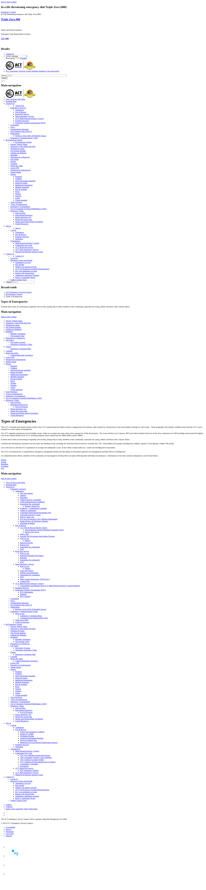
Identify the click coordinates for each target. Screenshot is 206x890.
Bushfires (14, 155)
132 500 (5, 38)
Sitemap (9, 836)
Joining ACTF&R (27, 734)
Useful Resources (21, 224)
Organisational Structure (19, 129)
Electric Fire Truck (32, 532)
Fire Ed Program (21, 407)
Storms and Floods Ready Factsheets (29, 222)
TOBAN (9, 807)
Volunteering (15, 241)
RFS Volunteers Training (29, 770)
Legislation (14, 125)
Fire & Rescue (20, 112)
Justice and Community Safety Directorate (21, 809)
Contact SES (25, 581)
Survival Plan (20, 213)
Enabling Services (22, 121)
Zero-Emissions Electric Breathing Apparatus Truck (44, 530)
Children (18, 179)
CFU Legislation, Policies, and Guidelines (36, 758)
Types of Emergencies (18, 204)
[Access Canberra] (14, 865)
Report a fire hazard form (24, 273)
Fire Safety (14, 159)
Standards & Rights (27, 523)
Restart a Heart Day (32, 506)
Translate (23, 58)
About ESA (10, 104)
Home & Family (21, 183)
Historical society (26, 543)
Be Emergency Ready (14, 140)
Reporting (24, 498)
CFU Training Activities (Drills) (32, 760)
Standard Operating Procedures (32, 556)
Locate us (14, 258)
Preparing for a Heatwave (20, 157)
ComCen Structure (22, 622)
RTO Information (26, 592)
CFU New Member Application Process (35, 755)
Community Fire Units (23, 245)
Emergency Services (18, 108)
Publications (15, 134)
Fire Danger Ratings (18, 151)
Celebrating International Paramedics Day (35, 513)
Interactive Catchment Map (20, 349)
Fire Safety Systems (17, 342)
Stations (23, 495)
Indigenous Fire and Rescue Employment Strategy (39, 743)
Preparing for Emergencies (20, 170)
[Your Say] (14, 856)
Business (18, 177)
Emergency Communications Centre (24, 138)
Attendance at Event (23, 262)
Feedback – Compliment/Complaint (33, 508)
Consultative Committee (29, 764)
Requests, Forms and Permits (21, 260)
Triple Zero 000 (10, 19)
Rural (17, 192)
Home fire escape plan (23, 220)
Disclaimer (10, 832)
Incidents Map (11, 101)
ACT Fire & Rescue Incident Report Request (32, 269)
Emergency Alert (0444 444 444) (22, 146)
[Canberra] (14, 847)
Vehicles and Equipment (29, 573)
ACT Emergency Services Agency (19, 292)
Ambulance (19, 110)
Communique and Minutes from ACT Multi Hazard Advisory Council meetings (50, 586)
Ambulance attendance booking (27, 275)
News (12, 127)
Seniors (18, 194)
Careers (13, 230)
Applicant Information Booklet (31, 738)
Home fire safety (16, 166)
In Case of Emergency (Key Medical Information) (39, 519)
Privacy (8, 829)
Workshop (19, 239)
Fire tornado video (17, 336)
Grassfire (13, 164)
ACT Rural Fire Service (24, 247)
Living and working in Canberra (32, 732)
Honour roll (24, 545)
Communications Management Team (34, 618)
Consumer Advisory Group (30, 515)
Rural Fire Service (22, 114)
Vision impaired (21, 200)
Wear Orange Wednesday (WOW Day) (35, 579)
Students (23, 594)
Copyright (9, 834)
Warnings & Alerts (17, 149)
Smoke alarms (15, 172)
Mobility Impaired (22, 187)
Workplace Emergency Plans (21, 344)
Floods (13, 162)
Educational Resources (23, 215)
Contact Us (10, 54)
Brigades (23, 558)
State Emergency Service (24, 116)
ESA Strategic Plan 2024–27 (21, 131)
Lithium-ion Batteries (18, 153)
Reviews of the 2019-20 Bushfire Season (30, 136)
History (27, 541)
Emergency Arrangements (20, 207)
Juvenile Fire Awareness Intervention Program (37, 536)
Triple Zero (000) (21, 620)
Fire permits (19, 265)
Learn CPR (14, 168)
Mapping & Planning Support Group (29, 252)
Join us (8, 226)
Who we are (24, 538)
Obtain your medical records (26, 267)
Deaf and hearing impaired (25, 181)
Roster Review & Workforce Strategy (34, 521)
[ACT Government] (14, 874)
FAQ (22, 549)
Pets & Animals (21, 189)
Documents (24, 766)
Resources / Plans (17, 211)
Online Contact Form (18, 280)
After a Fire (24, 534)
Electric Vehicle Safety (19, 144)
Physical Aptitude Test (28, 740)
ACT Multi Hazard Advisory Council (29, 119)
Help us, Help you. (27, 517)
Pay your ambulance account (26, 271)
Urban (17, 198)
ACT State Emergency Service (27, 250)
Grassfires (4, 466)
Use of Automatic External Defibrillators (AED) (28, 209)
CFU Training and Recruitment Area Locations (37, 762)
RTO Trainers (25, 596)
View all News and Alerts (15, 99)
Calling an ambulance (28, 511)
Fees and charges (26, 493)
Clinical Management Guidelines (32, 502)
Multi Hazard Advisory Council (27, 243)
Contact (9, 805)
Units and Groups (26, 571)
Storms (13, 174)
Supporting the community (30, 504)
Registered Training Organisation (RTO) (30, 123)
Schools (18, 196)
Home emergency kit (23, 217)
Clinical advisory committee (30, 500)
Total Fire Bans (16, 202)
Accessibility (10, 827)
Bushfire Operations (18, 334)
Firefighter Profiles (27, 736)
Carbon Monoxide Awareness (21, 355)
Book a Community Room (25, 278)
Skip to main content (8, 2)
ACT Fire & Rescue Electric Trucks (33, 528)
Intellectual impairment (23, 185)
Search (3, 75)
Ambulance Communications (31, 616)
